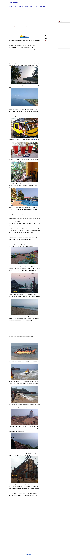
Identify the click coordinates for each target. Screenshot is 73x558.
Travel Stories (42, 6)
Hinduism (10, 6)
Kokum (34, 139)
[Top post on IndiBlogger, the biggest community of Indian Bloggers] (24, 38)
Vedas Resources (13, 2)
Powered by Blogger (30, 554)
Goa (45, 40)
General (36, 6)
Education (21, 6)
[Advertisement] (29, 13)
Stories (26, 6)
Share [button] (45, 35)
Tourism (15, 6)
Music (31, 6)
